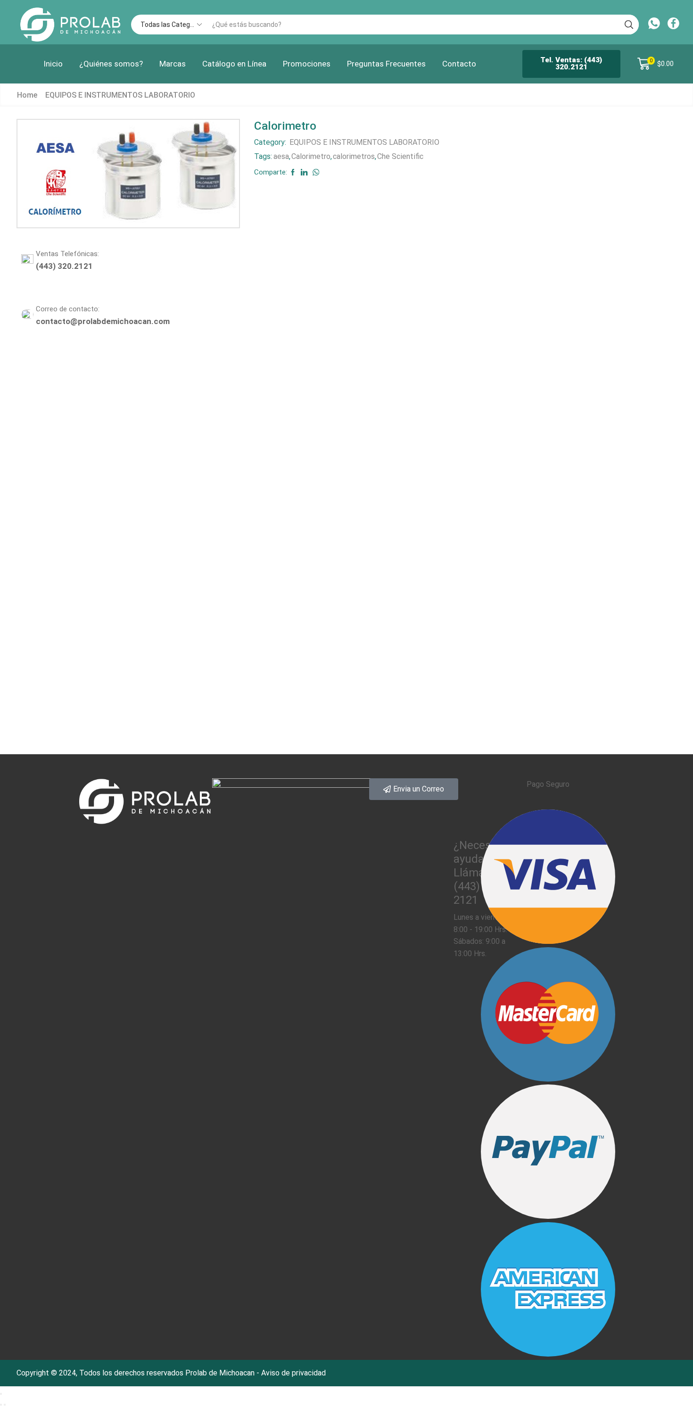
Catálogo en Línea (234, 63)
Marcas (172, 63)
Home (27, 95)
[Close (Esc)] (1, 1394)
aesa (281, 156)
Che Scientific (400, 156)
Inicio (53, 63)
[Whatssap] (654, 24)
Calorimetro (310, 156)
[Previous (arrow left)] (1, 1405)
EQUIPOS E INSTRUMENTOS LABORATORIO (120, 95)
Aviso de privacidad (293, 1372)
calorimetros (354, 156)
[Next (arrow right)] (5, 1405)
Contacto (459, 63)
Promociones (306, 63)
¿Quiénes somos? (111, 63)
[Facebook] (673, 24)
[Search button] (629, 24)
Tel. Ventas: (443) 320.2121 (571, 63)
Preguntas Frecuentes (386, 63)
